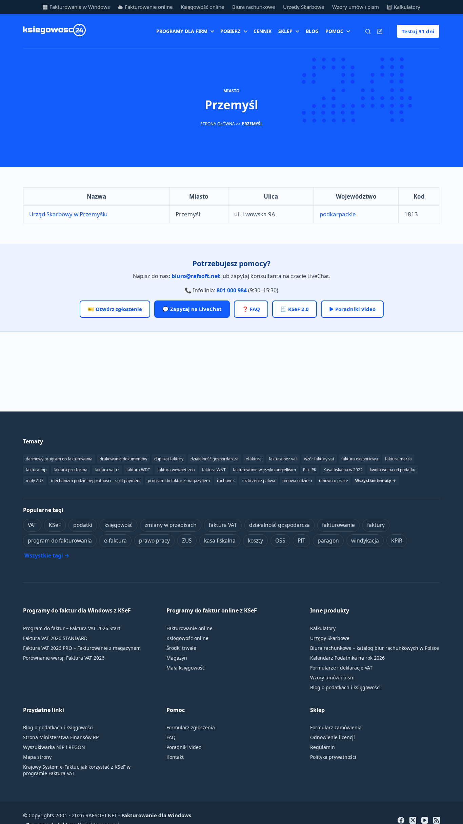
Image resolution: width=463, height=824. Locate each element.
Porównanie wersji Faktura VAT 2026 (63, 658)
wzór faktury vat (319, 459)
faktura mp (36, 470)
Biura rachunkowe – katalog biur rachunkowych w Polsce (374, 648)
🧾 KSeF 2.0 (294, 309)
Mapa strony (37, 757)
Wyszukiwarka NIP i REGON (54, 747)
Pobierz (230, 31)
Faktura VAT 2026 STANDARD (55, 638)
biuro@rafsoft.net (196, 276)
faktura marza (398, 459)
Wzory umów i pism (355, 6)
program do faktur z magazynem (179, 480)
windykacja (365, 540)
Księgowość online (202, 6)
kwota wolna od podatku (392, 470)
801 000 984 (232, 290)
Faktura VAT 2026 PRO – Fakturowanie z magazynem (82, 648)
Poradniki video (183, 747)
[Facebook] (401, 820)
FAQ (171, 737)
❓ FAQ (251, 309)
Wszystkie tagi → (46, 555)
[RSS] (436, 820)
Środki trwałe (181, 648)
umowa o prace (333, 480)
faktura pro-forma (70, 470)
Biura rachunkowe (253, 6)
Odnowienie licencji (332, 737)
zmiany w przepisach (171, 525)
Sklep (285, 31)
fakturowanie (338, 525)
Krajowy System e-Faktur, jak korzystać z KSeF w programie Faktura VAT (76, 770)
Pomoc (334, 31)
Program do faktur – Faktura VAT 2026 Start (71, 628)
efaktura (254, 459)
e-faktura (115, 540)
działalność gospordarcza (214, 459)
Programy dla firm (181, 31)
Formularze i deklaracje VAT (341, 667)
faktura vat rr (107, 470)
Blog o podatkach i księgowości (345, 687)
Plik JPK (309, 470)
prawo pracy (154, 540)
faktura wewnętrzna (176, 470)
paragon (328, 540)
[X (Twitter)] (412, 820)
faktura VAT (223, 525)
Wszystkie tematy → (375, 480)
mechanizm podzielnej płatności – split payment (96, 480)
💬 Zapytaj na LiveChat (192, 309)
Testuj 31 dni (418, 31)
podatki (82, 525)
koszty (255, 540)
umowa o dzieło (297, 480)
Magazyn (176, 658)
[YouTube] (424, 820)
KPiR (396, 540)
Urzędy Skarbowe (303, 6)
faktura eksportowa (359, 459)
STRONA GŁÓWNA (217, 124)
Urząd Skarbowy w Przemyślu (68, 214)
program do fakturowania (60, 540)
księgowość (118, 525)
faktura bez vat (283, 459)
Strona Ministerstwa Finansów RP (61, 737)
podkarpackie (338, 214)
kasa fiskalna (220, 540)
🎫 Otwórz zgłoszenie (115, 309)
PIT (301, 540)
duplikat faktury (168, 459)
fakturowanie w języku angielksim (264, 470)
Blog (312, 31)
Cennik (262, 31)
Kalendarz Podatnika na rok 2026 (347, 658)
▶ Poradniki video (352, 309)
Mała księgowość (185, 667)
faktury (376, 525)
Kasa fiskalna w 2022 (343, 470)
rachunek (226, 480)
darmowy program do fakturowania (59, 459)
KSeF (55, 525)
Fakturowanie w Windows (79, 6)
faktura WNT (214, 470)
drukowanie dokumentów (123, 459)
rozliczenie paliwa (258, 480)
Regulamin (322, 747)
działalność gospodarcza (279, 525)
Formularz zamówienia (336, 727)
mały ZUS (35, 480)
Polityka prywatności (333, 757)
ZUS (187, 540)
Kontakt (175, 757)
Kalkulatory (407, 6)
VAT (32, 525)
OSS (280, 540)
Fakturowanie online (149, 6)
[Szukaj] (367, 31)
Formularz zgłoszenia (190, 727)
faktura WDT (138, 470)
